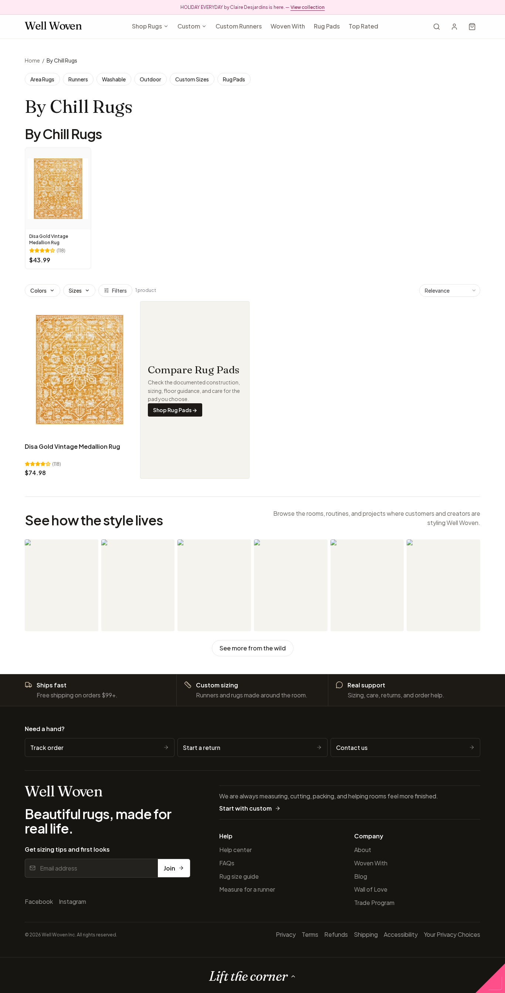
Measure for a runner (247, 889)
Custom (188, 26)
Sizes (75, 290)
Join (169, 868)
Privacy (286, 934)
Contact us (351, 747)
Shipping (366, 934)
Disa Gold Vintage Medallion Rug (72, 446)
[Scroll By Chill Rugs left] (33, 210)
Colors (38, 290)
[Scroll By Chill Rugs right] (472, 210)
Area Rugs (42, 79)
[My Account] (454, 26)
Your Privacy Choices (452, 934)
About (362, 850)
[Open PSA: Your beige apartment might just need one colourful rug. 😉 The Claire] (61, 585)
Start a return (201, 747)
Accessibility (401, 934)
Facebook (39, 901)
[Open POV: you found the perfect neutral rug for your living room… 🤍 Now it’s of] (443, 585)
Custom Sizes (192, 79)
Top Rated (363, 26)
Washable (114, 79)
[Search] (436, 26)
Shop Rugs (147, 26)
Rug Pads (327, 26)
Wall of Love (370, 889)
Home (32, 60)
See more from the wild (253, 648)
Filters (119, 290)
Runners (78, 79)
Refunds (336, 934)
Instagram (72, 901)
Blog (360, 876)
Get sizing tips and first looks (67, 849)
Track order (47, 747)
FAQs (226, 863)
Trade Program (374, 902)
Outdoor (150, 79)
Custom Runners (239, 26)
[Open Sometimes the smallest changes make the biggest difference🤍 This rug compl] (367, 585)
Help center (235, 850)
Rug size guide (239, 876)
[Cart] (472, 26)
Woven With (288, 26)
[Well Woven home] (53, 26)
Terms (310, 934)
